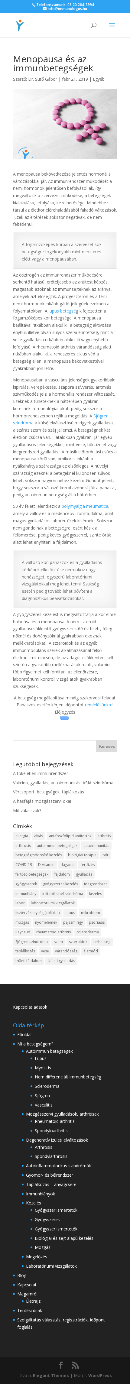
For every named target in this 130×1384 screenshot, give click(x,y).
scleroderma (88, 932)
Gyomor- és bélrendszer (49, 1175)
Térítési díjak (29, 1310)
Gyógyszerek (47, 1219)
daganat (67, 864)
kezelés (95, 893)
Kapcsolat (27, 1285)
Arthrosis (43, 1147)
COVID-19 (23, 864)
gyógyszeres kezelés (60, 883)
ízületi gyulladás (61, 960)
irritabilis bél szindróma (62, 893)
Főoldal (24, 1034)
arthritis (104, 835)
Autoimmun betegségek (49, 1051)
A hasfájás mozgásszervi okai (42, 801)
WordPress (100, 1375)
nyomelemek (46, 922)
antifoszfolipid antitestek (70, 835)
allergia (21, 835)
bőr (105, 854)
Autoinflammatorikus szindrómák (58, 1165)
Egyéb (99, 79)
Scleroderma (47, 1086)
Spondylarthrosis (51, 1156)
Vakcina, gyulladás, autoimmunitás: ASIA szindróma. (63, 783)
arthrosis (23, 845)
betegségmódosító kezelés (38, 854)
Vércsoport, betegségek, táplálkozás (48, 792)
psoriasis (97, 922)
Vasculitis (44, 1105)
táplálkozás (25, 951)
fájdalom (62, 874)
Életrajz (33, 1301)
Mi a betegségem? (35, 1044)
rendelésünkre (98, 705)
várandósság (66, 951)
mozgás (22, 922)
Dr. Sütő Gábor (42, 79)
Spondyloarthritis (51, 1130)
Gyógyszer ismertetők (56, 1210)
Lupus (41, 1058)
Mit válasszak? (27, 810)
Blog (21, 1275)
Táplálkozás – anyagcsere (51, 1184)
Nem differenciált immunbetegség (68, 1077)
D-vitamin (46, 864)
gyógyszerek (26, 883)
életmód (90, 951)
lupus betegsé (62, 311)
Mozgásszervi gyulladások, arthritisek (62, 1114)
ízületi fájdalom (28, 960)
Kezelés (33, 1203)
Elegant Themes (51, 1375)
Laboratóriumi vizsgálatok (51, 1266)
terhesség (101, 941)
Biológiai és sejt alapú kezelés (64, 1238)
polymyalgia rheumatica (85, 506)
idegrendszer (95, 883)
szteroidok (78, 941)
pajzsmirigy (73, 922)
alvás (38, 835)
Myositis (43, 1068)
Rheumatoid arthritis (55, 1121)
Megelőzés (36, 1256)
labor (20, 903)
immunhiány (25, 893)
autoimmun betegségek (57, 845)
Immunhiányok (40, 1194)
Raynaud (22, 932)
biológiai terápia (82, 854)
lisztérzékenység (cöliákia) (37, 912)
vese (45, 951)
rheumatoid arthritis (53, 932)
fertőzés (88, 864)
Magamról (27, 1294)
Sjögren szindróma (31, 941)
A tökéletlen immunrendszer (40, 773)
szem (58, 941)
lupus (70, 912)
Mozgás (42, 1247)
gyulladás (84, 874)
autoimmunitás (96, 845)
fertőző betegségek (31, 874)
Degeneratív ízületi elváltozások (57, 1140)
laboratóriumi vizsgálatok (53, 903)
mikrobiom (90, 912)
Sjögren (42, 1095)
